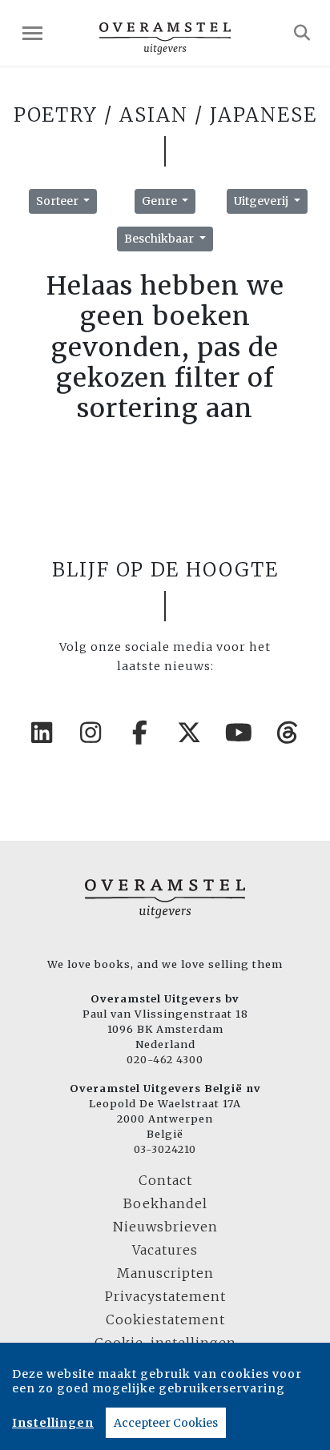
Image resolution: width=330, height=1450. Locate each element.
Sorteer (58, 201)
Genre (160, 201)
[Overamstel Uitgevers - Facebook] (141, 732)
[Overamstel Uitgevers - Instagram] (91, 732)
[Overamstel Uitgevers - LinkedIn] (42, 732)
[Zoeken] (302, 32)
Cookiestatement (165, 1319)
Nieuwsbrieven (165, 1227)
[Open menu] (32, 33)
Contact (165, 1180)
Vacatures (165, 1250)
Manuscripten (165, 1273)
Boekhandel (165, 1203)
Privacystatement (165, 1296)
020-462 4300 (165, 1059)
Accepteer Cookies (166, 1423)
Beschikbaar (160, 238)
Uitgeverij (262, 201)
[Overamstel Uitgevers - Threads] (288, 732)
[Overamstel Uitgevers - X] (189, 732)
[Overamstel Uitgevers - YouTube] (239, 732)
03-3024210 (165, 1149)
